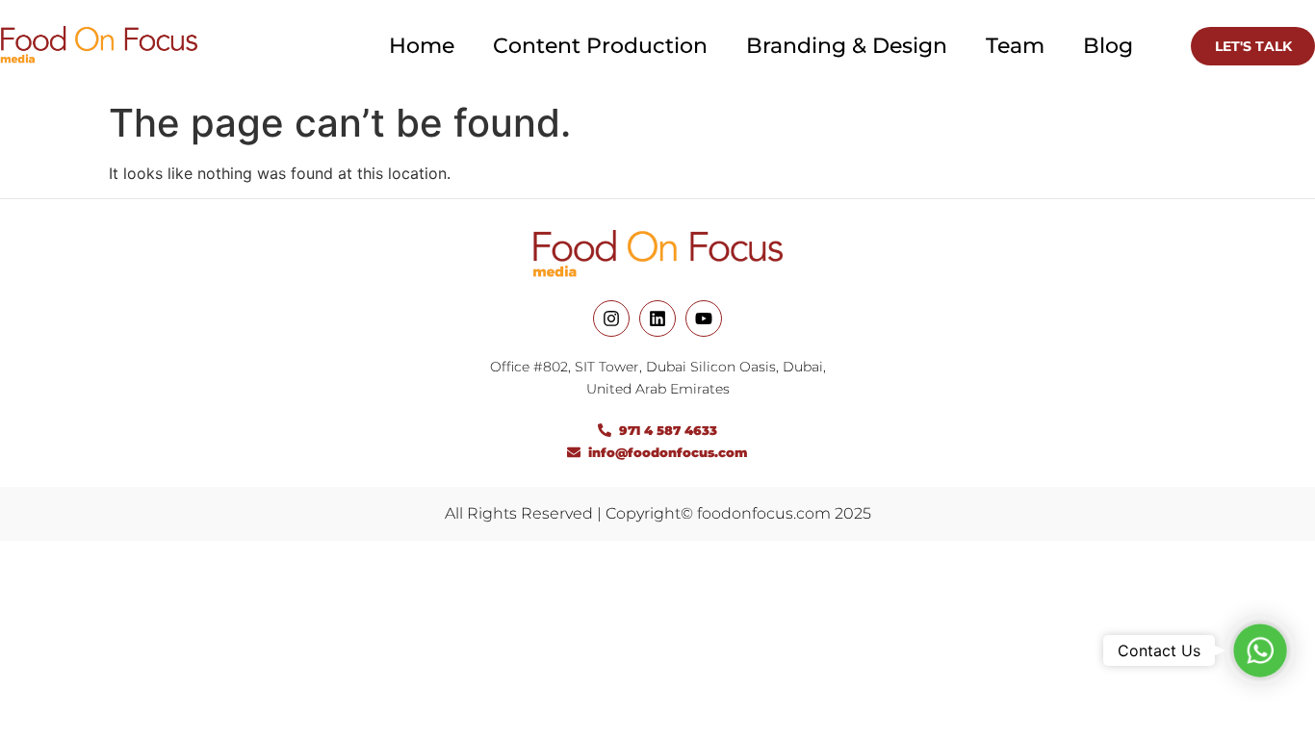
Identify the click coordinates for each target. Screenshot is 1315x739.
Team (1015, 46)
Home (421, 46)
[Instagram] (611, 318)
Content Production (600, 46)
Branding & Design (846, 46)
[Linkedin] (657, 318)
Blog (1108, 46)
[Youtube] (703, 318)
